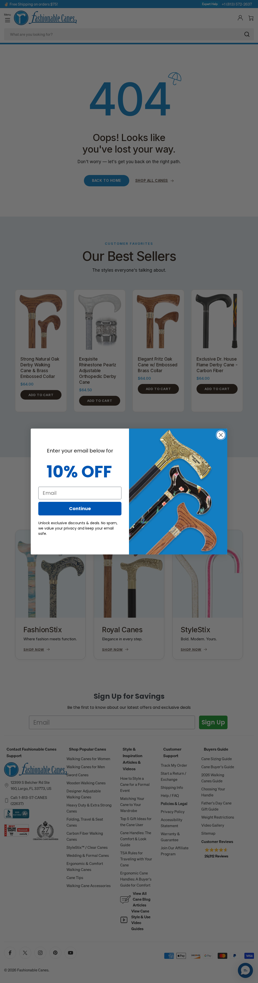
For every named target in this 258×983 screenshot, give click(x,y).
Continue (80, 508)
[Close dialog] (220, 435)
